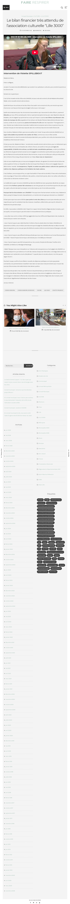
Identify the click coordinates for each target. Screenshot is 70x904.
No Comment (25, 331)
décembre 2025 (10, 451)
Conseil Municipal (27, 16)
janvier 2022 (9, 637)
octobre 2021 (9, 647)
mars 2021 (8, 678)
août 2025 (8, 471)
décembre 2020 (10, 694)
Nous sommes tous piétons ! (50, 327)
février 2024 (8, 544)
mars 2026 (8, 440)
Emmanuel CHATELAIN (48, 545)
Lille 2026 (45, 548)
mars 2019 (8, 756)
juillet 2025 (8, 477)
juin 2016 (7, 829)
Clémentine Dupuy (56, 499)
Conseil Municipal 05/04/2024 (46, 513)
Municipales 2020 (44, 428)
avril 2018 (8, 792)
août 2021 (8, 658)
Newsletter (42, 448)
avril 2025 (8, 492)
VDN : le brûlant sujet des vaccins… (19, 328)
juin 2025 (8, 482)
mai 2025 (8, 487)
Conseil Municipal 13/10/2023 (45, 529)
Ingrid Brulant (60, 545)
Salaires (57, 555)
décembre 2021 (9, 642)
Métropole (42, 422)
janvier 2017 (8, 818)
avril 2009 (8, 880)
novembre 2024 (10, 513)
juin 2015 (7, 844)
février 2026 (8, 446)
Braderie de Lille (43, 376)
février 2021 (8, 684)
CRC (39, 542)
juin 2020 (8, 725)
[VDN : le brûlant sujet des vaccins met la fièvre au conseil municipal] (19, 318)
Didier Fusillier (60, 542)
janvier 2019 (8, 766)
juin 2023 (8, 570)
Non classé (42, 453)
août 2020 (8, 715)
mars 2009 (8, 885)
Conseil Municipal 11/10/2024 (45, 526)
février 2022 (8, 632)
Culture (39, 290)
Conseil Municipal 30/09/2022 (26, 290)
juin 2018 (8, 782)
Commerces (41, 503)
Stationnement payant (49, 562)
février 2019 (8, 761)
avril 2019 (8, 751)
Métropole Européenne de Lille (55, 552)
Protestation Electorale (46, 464)
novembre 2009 (10, 875)
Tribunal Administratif (43, 568)
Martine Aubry (41, 552)
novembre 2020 (10, 699)
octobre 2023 (9, 559)
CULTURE (37, 16)
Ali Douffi (40, 499)
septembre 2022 (10, 606)
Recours (50, 555)
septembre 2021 (10, 653)
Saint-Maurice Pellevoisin (46, 474)
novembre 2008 (10, 891)
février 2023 (8, 580)
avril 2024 (8, 539)
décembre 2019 (9, 741)
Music (40, 438)
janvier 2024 (9, 549)
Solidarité (61, 558)
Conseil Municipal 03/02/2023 (46, 509)
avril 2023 (8, 575)
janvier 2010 (8, 870)
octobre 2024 (9, 518)
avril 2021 (8, 673)
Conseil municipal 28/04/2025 (46, 532)
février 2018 (8, 797)
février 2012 (8, 854)
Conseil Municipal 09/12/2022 (45, 522)
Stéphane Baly (41, 565)
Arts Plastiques (43, 371)
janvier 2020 (9, 735)
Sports (39, 562)
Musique (41, 443)
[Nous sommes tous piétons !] (51, 317)
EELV (39, 545)
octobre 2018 (9, 772)
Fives (40, 407)
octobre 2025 (9, 461)
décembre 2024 (10, 508)
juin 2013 (8, 849)
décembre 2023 (10, 554)
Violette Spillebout (57, 290)
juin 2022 (8, 611)
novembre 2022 (10, 596)
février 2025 (8, 502)
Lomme (60, 548)
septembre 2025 (10, 466)
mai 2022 (8, 616)
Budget (47, 499)
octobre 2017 (9, 808)
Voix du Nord (53, 571)
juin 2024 (8, 528)
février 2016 (8, 834)
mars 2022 (8, 627)
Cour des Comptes (56, 539)
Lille (40, 412)
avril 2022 (8, 621)
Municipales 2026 (44, 433)
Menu (7, 7)
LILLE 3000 (45, 16)
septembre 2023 (10, 565)
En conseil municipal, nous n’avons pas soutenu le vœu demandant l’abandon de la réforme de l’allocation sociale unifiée (18, 400)
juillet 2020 (8, 720)
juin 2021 (7, 663)
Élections (41, 402)
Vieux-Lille (41, 485)
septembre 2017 (10, 813)
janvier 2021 (8, 689)
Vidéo (40, 479)
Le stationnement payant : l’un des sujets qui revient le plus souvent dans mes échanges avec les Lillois (18, 382)
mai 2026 (8, 435)
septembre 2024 (10, 523)
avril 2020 (8, 730)
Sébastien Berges (52, 565)
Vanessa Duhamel (56, 568)
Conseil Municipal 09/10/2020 (46, 519)
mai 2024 (8, 533)
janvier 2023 (9, 585)
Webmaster (38, 30)
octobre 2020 (9, 704)
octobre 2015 (9, 839)
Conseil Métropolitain (45, 386)
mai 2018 (8, 787)
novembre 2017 (9, 803)
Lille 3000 (47, 290)
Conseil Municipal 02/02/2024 (46, 506)
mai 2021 (7, 668)
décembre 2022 (10, 590)
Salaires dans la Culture (44, 558)
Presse (41, 459)
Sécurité (62, 565)
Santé (54, 558)
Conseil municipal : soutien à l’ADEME (15, 408)
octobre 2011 (9, 860)
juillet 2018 (8, 777)
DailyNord (51, 542)
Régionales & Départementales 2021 (49, 469)
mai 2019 (7, 746)
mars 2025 (8, 497)
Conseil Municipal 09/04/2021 (46, 516)
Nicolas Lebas (41, 555)
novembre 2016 (9, 823)
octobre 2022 (9, 601)
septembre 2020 (10, 709)
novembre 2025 (10, 456)
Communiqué (43, 381)
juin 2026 (8, 430)
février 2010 (8, 865)
